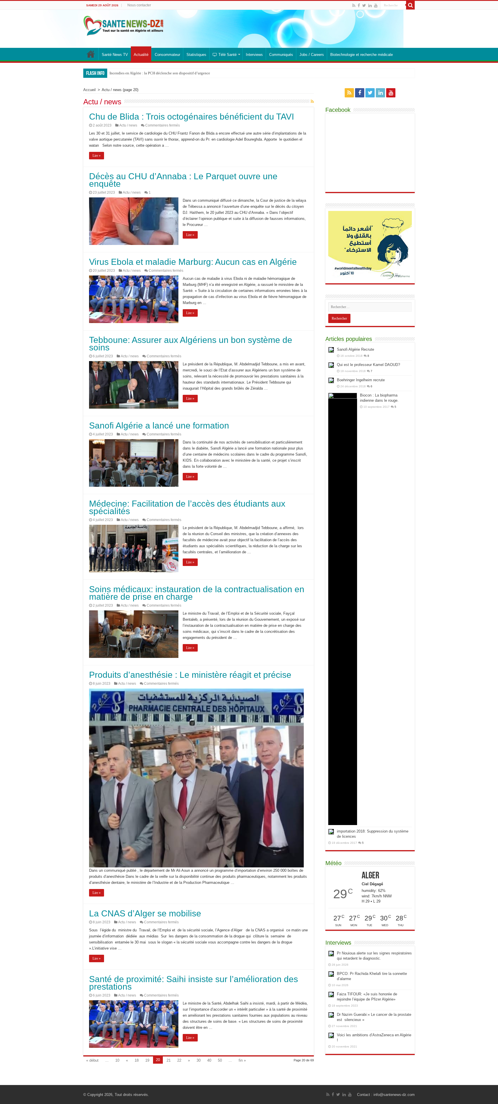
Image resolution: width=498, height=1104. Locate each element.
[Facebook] (359, 5)
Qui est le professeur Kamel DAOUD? (368, 365)
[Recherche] (410, 5)
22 (179, 1060)
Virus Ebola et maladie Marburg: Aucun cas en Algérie (193, 262)
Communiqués (281, 54)
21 (169, 1060)
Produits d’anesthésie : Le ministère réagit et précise (190, 675)
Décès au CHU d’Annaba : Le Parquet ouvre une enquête (183, 179)
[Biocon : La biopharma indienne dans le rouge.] (342, 609)
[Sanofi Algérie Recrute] (331, 350)
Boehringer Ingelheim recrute (361, 380)
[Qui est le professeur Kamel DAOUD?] (331, 365)
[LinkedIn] (370, 5)
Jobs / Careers (311, 54)
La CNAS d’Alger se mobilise (145, 913)
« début (92, 1060)
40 (209, 1060)
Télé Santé (227, 54)
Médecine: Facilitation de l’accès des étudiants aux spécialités (187, 507)
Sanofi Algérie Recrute (355, 349)
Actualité (141, 54)
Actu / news (128, 125)
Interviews (254, 54)
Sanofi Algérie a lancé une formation (159, 425)
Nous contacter (139, 5)
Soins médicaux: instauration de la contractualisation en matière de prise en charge (196, 592)
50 (220, 1060)
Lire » (97, 156)
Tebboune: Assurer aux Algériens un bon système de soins (190, 343)
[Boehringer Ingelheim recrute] (331, 380)
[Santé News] (123, 25)
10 (117, 1060)
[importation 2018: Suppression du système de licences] (331, 832)
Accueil (89, 90)
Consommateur (167, 54)
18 (137, 1060)
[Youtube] (375, 5)
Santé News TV (115, 54)
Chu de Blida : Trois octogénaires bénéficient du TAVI (191, 116)
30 (199, 1060)
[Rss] (354, 5)
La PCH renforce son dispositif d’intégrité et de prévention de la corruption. (168, 73)
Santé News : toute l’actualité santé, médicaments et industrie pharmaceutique (90, 54)
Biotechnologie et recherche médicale (361, 54)
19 (147, 1060)
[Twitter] (364, 5)
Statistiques (196, 54)
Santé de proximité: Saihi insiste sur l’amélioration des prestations (193, 982)
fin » (242, 1060)
